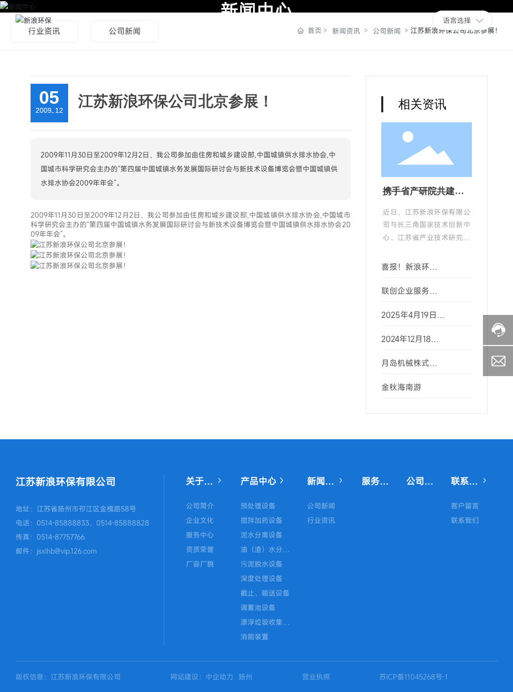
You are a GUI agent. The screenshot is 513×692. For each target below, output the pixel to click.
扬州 (245, 676)
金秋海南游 (401, 387)
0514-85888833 (63, 523)
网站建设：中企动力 (201, 676)
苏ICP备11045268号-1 (413, 676)
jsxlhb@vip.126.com (67, 551)
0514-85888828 (122, 523)
